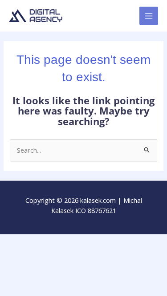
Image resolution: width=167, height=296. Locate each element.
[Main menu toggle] (148, 16)
